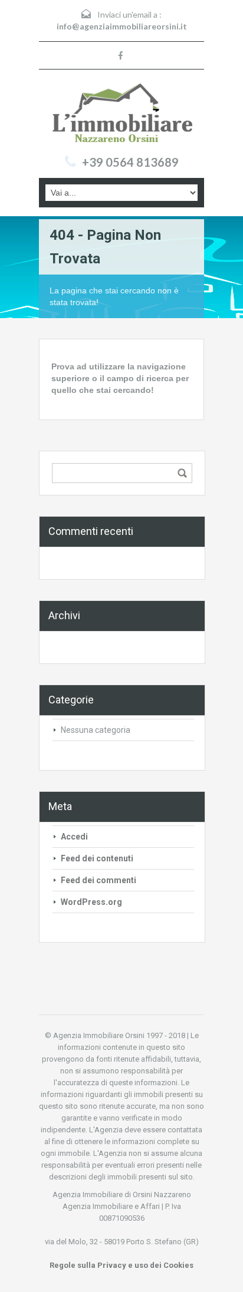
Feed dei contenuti (97, 858)
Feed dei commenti (98, 880)
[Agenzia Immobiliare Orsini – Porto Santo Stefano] (121, 113)
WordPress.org (91, 902)
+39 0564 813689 (130, 162)
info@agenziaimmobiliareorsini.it (122, 26)
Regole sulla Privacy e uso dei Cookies (121, 1265)
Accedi (74, 836)
